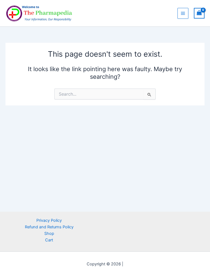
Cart (49, 240)
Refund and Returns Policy (49, 227)
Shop (49, 233)
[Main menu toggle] (182, 13)
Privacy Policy (49, 220)
